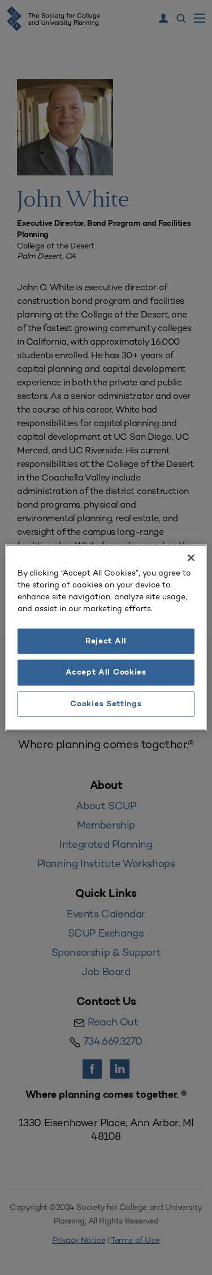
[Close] (191, 557)
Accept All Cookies (106, 672)
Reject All (106, 641)
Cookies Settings (105, 703)
